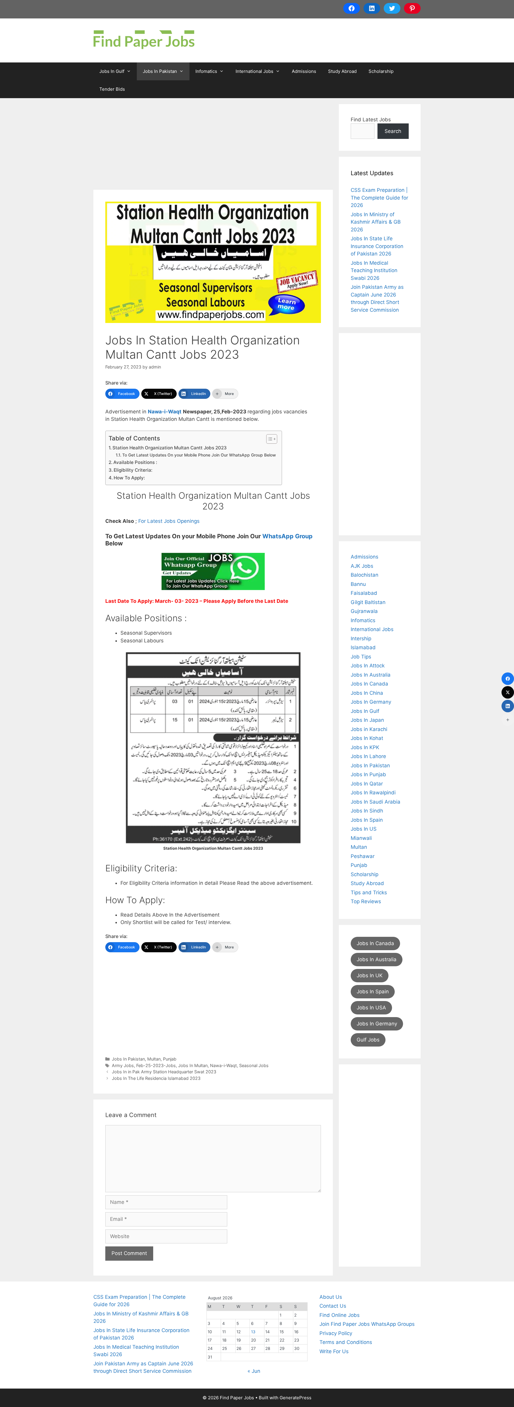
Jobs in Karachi (369, 729)
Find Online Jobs (339, 1315)
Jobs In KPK (365, 747)
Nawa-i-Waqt (164, 412)
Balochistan (364, 575)
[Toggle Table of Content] (269, 439)
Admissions (304, 71)
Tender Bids (112, 89)
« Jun (253, 1371)
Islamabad (363, 647)
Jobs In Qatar (367, 784)
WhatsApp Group (287, 536)
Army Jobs (123, 1065)
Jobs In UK (370, 975)
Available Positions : (135, 462)
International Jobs (254, 71)
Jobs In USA (371, 1008)
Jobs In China (367, 693)
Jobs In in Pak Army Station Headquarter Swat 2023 (164, 1071)
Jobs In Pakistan (160, 71)
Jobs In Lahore (368, 756)
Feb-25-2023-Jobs (156, 1065)
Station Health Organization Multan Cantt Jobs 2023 (169, 448)
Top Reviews (366, 901)
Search (393, 131)
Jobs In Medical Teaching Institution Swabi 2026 (374, 270)
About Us (330, 1297)
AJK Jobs (362, 566)
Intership (361, 638)
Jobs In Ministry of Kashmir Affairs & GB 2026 (376, 222)
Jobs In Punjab (368, 774)
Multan (154, 1058)
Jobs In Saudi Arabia (375, 802)
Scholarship (381, 71)
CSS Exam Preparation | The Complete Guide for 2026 (379, 197)
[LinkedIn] (508, 706)
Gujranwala (364, 611)
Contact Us (332, 1306)
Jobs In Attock (368, 666)
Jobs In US (364, 829)
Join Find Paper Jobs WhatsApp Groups (367, 1324)
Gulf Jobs (368, 1040)
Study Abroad (342, 71)
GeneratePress (295, 1397)
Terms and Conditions (345, 1342)
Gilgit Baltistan (368, 602)
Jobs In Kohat (367, 738)
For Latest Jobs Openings (169, 521)
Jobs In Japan (367, 720)
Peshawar (362, 856)
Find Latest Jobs (371, 120)
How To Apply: (129, 478)
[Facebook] (508, 678)
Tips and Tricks (369, 892)
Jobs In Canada (369, 684)
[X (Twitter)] (508, 692)
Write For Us (334, 1351)
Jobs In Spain (367, 820)
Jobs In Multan (193, 1065)
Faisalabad (364, 593)
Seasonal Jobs (254, 1065)
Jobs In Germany (371, 702)
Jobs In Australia (371, 675)
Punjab (169, 1058)
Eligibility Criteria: (133, 470)
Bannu (358, 584)
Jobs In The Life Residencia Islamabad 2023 (156, 1078)
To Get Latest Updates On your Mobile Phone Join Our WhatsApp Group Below (199, 455)
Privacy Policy (335, 1333)
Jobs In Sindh (367, 811)
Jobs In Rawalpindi (373, 793)
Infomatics (206, 71)
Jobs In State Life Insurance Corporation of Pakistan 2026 (377, 246)
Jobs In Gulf (111, 71)
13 (253, 1331)
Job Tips (361, 657)
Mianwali (361, 838)
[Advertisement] (213, 145)
